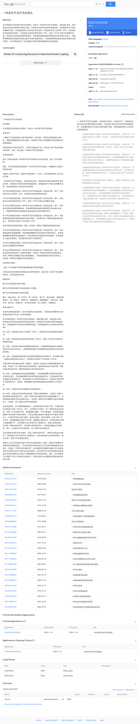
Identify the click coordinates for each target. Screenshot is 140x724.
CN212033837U (11, 580)
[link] (7, 699)
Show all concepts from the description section (23, 704)
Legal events (98, 99)
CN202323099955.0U (13, 632)
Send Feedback (51, 720)
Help (102, 720)
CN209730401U (11, 505)
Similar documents (110, 99)
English (105, 39)
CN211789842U (11, 553)
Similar (128, 32)
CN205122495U (11, 537)
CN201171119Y (10, 511)
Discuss (125, 106)
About (39, 720)
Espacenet (104, 106)
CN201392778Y (10, 489)
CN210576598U (11, 569)
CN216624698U (11, 532)
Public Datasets (67, 720)
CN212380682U (11, 575)
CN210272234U (11, 548)
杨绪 (98, 43)
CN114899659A (11, 564)
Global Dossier (115, 106)
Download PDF (98, 32)
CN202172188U (11, 527)
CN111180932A (11, 559)
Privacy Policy (91, 720)
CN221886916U (11, 602)
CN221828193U (11, 596)
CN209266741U (11, 516)
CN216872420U (11, 607)
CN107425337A (11, 543)
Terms (79, 720)
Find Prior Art (114, 32)
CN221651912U (11, 484)
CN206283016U (11, 495)
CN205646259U (11, 500)
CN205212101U (11, 479)
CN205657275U (11, 591)
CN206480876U (11, 521)
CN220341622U (11, 586)
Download (119, 690)
